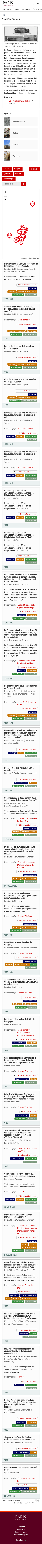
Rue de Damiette (26, 667)
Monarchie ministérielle (21, 1452)
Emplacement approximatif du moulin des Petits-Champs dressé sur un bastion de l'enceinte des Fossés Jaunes (20, 1315)
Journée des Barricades (28, 1295)
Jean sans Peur (24, 320)
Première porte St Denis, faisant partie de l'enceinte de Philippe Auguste (21, 265)
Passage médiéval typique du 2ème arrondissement (18, 769)
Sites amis (21, 1529)
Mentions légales (21, 1535)
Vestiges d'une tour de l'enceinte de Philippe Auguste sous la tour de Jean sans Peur (19, 309)
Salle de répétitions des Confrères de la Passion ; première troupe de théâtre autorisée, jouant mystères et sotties (20, 1060)
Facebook (20, 1540)
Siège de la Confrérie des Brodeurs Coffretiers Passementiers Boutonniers (20, 1438)
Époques (17, 9)
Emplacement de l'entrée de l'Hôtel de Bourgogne (19, 1020)
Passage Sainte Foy (25, 920)
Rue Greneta (32, 440)
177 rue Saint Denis (25, 779)
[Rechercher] (32, 3)
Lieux (3, 9)
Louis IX (21, 702)
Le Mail (34, 964)
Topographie (32, 615)
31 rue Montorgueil (26, 708)
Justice (21, 753)
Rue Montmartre (31, 968)
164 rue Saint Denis (25, 556)
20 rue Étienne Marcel (25, 324)
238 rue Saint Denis (25, 825)
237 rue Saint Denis (25, 749)
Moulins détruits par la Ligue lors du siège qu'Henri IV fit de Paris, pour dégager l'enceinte (19, 1351)
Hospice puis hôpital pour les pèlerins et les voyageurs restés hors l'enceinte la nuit (20, 415)
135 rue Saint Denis (25, 285)
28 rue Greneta (27, 433)
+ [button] (5, 191)
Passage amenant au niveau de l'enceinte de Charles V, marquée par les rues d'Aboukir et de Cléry (20, 895)
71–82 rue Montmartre (24, 958)
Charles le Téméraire (25, 1035)
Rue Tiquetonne (31, 1046)
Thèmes (9, 9)
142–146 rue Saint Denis (24, 472)
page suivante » (38, 1500)
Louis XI (21, 1191)
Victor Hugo (29, 608)
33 (33, 1503)
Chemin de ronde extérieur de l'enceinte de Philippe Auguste (20, 380)
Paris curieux (32, 1422)
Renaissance (10, 1199)
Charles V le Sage (25, 916)
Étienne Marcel (24, 862)
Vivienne (33, 1334)
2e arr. (34, 285)
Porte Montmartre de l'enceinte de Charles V (18, 943)
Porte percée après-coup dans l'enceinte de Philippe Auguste (20, 687)
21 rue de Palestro (26, 514)
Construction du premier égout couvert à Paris (20, 1468)
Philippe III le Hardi (25, 1032)
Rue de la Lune (27, 1381)
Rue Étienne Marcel (30, 334)
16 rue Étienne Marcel (25, 357)
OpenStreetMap (34, 258)
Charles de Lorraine (26, 1225)
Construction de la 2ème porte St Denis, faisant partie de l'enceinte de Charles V (20, 799)
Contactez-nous (21, 1532)
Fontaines (20, 1199)
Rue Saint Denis (31, 295)
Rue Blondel (28, 997)
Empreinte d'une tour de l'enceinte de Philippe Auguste (19, 347)
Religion (24, 1244)
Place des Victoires (25, 1330)
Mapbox (24, 258)
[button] (5, 199)
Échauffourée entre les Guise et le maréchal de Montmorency (18, 1216)
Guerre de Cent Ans (21, 783)
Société (33, 1452)
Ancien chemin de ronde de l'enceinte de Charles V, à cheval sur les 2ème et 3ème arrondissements (21, 981)
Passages (20, 517)
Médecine (20, 436)
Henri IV (21, 1377)
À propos (21, 1527)
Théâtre (33, 1079)
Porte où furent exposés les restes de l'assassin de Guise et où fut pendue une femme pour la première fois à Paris (20, 1264)
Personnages (26, 9)
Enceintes (12, 291)
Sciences (33, 1488)
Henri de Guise (23, 1228)
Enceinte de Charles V (29, 832)
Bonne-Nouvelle (18, 295)
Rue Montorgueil (31, 718)
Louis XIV (24, 821)
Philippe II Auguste (25, 428)
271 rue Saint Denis (25, 1449)
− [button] (5, 194)
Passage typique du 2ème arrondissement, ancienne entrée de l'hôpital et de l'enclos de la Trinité (18, 492)
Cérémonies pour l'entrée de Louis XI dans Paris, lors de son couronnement (19, 1175)
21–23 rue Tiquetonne (25, 1039)
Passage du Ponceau (25, 1485)
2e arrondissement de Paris (20, 101)
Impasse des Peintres (25, 391)
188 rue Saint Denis (25, 1196)
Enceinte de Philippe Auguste (27, 291)
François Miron (24, 1478)
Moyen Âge (32, 288)
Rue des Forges (27, 611)
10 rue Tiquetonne (26, 1419)
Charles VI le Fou (25, 818)
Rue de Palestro (31, 521)
